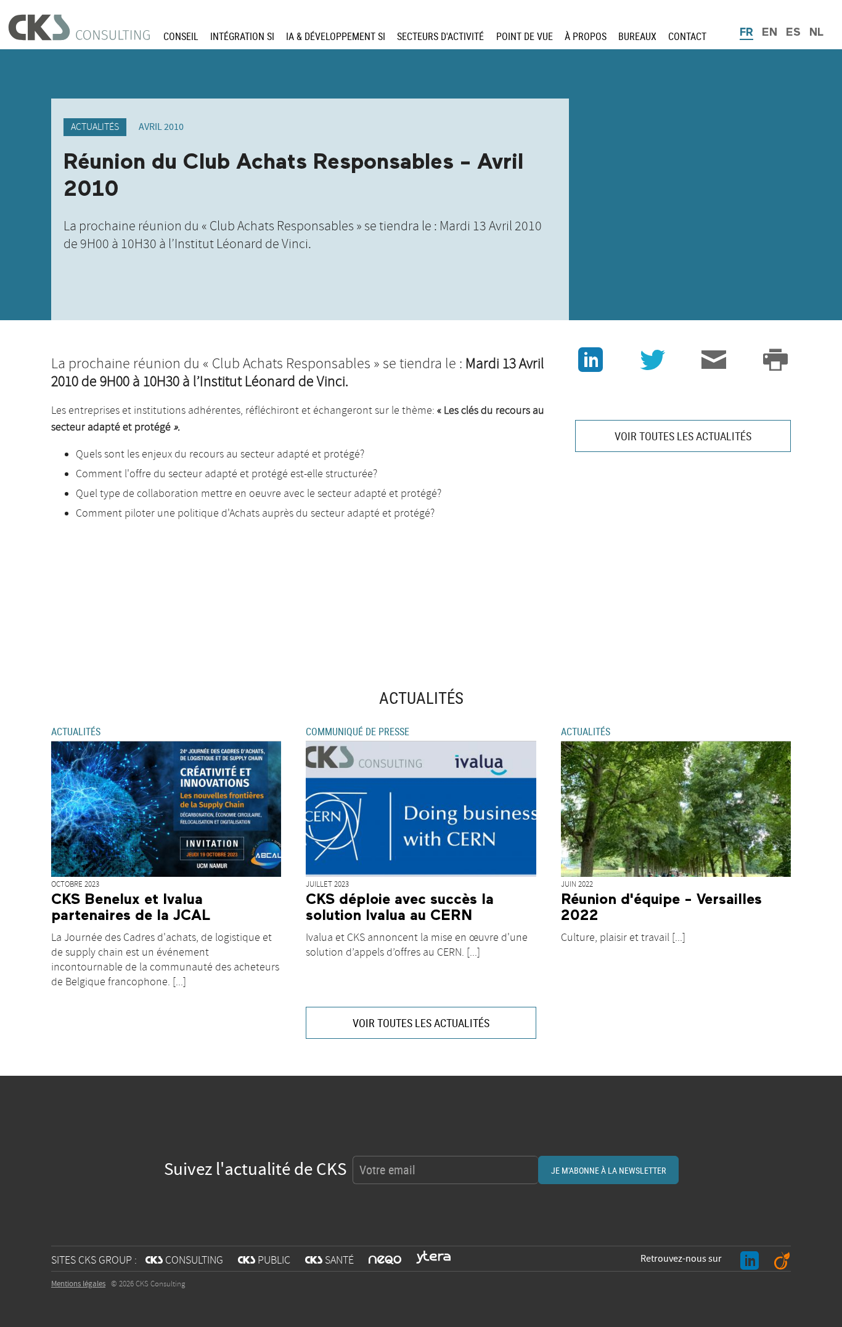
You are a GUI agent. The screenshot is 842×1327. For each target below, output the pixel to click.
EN (769, 32)
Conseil (180, 36)
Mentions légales (78, 1284)
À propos (586, 36)
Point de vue (524, 36)
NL (816, 32)
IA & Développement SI (335, 36)
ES (793, 32)
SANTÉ (329, 1260)
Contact (687, 36)
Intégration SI (242, 36)
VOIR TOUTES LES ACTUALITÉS (683, 436)
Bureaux (637, 36)
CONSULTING (184, 1260)
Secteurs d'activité (440, 36)
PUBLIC (264, 1260)
